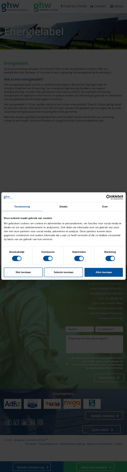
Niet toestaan (23, 272)
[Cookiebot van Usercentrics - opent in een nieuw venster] (108, 197)
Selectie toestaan (63, 272)
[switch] (48, 258)
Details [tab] (64, 206)
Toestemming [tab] (22, 206)
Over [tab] (105, 206)
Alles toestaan (104, 272)
